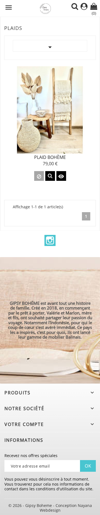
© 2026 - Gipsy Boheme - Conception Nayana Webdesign (50, 508)
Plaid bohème (50, 157)
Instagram (50, 240)
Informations (23, 440)
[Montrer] (50, 176)
